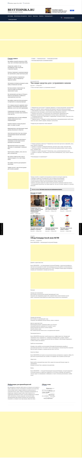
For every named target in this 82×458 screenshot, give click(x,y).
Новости (30, 16)
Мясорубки (33, 236)
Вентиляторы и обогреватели (20, 16)
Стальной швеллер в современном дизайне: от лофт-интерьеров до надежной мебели (16, 78)
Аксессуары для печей (35, 81)
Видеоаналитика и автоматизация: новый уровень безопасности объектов (18, 129)
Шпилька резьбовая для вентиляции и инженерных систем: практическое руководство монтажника (17, 141)
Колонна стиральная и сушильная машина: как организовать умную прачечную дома (18, 73)
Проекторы (35, 16)
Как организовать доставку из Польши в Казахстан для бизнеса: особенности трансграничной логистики (17, 95)
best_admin (33, 85)
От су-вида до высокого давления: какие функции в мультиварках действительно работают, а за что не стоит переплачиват (18, 106)
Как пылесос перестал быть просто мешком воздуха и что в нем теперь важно (16, 158)
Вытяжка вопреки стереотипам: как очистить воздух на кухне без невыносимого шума (16, 89)
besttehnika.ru (21, 9)
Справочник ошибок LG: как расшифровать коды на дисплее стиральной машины (15, 67)
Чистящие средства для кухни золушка (66, 208)
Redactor (32, 213)
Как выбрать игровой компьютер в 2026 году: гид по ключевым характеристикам (18, 62)
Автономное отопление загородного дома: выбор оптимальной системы (18, 84)
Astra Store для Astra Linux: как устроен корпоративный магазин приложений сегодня (17, 135)
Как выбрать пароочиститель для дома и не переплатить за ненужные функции (17, 101)
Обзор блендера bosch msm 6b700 (45, 238)
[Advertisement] (36, 30)
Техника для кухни (48, 16)
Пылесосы (41, 16)
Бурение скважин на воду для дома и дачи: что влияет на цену (17, 124)
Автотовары (10, 16)
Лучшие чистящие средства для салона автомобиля (52, 208)
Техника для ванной (12, 19)
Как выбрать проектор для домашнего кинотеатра (17, 163)
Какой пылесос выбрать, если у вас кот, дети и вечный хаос (17, 152)
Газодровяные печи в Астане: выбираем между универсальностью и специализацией (37, 209)
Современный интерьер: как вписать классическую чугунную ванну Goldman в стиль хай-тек (17, 113)
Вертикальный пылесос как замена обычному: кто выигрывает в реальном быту (17, 147)
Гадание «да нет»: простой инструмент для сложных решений (17, 168)
